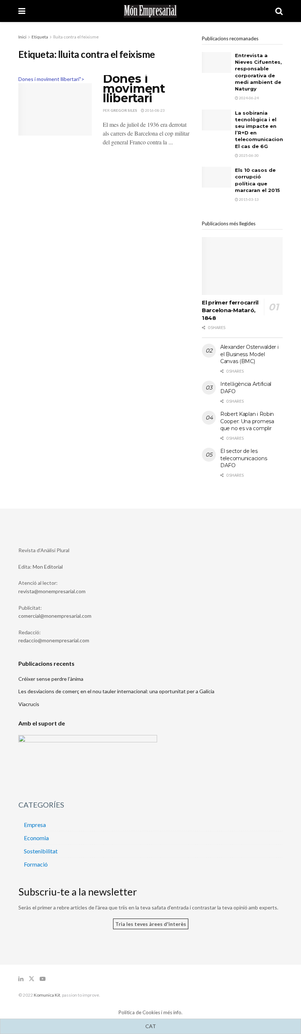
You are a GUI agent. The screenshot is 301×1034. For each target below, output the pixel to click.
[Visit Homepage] (150, 11)
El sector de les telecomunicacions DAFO (243, 458)
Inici (22, 37)
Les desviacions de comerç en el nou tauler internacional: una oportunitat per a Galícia (116, 691)
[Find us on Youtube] (43, 979)
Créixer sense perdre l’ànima (50, 679)
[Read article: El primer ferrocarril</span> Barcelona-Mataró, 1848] (242, 266)
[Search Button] (279, 11)
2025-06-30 (248, 155)
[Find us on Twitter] (32, 979)
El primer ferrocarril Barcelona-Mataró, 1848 (230, 310)
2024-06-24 (248, 98)
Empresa (35, 824)
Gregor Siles (123, 110)
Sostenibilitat (41, 850)
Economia (36, 837)
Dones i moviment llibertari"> (51, 79)
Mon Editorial (48, 567)
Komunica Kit (47, 995)
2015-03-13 (248, 199)
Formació (36, 864)
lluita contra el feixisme (76, 37)
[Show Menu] (21, 11)
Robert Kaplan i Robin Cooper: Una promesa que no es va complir (247, 421)
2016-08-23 (154, 110)
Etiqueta (40, 37)
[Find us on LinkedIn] (20, 979)
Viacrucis (28, 704)
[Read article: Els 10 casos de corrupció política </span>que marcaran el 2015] (216, 177)
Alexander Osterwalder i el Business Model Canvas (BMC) (249, 354)
